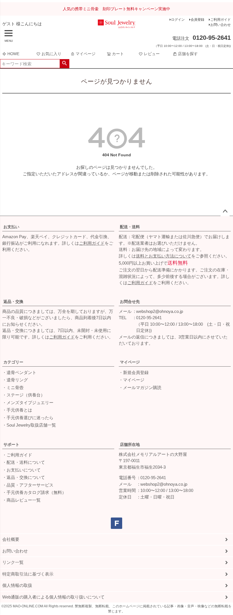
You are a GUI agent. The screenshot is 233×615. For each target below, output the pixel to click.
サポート (11, 444)
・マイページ (131, 379)
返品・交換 (13, 301)
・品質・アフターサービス (27, 485)
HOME (13, 53)
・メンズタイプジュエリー (27, 402)
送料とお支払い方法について (163, 256)
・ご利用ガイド (17, 454)
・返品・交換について (23, 477)
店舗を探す (188, 53)
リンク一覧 (13, 562)
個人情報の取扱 (17, 585)
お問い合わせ (220, 25)
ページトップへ (225, 211)
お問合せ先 (130, 301)
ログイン (178, 20)
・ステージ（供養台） (23, 394)
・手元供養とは (17, 410)
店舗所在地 (130, 444)
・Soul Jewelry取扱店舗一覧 (29, 425)
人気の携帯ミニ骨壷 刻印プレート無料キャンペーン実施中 (116, 9)
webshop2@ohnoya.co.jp (159, 311)
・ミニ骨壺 (13, 387)
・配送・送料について (23, 462)
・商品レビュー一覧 (21, 500)
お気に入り (51, 53)
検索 (64, 63)
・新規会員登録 (134, 372)
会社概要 (10, 539)
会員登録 (197, 20)
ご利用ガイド (220, 20)
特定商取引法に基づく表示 (27, 574)
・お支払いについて (21, 470)
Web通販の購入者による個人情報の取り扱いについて (53, 597)
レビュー (152, 53)
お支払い (11, 227)
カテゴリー (13, 362)
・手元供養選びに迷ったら (27, 417)
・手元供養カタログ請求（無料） (34, 492)
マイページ (85, 53)
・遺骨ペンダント (19, 372)
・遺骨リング (15, 379)
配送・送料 (130, 227)
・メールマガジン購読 (140, 387)
